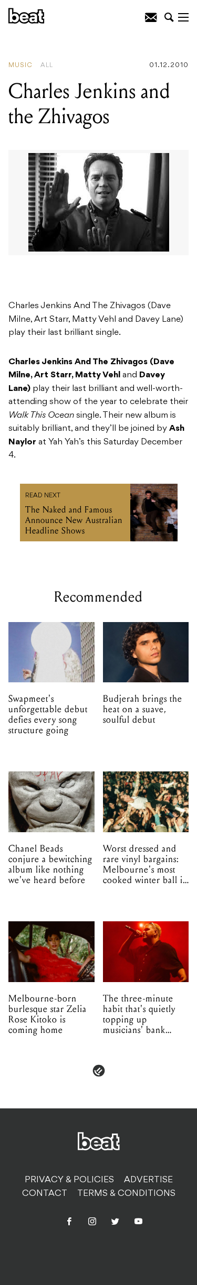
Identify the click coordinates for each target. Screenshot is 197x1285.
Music (20, 65)
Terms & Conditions (126, 1194)
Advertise (148, 1180)
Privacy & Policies (69, 1180)
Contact (44, 1194)
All (46, 65)
